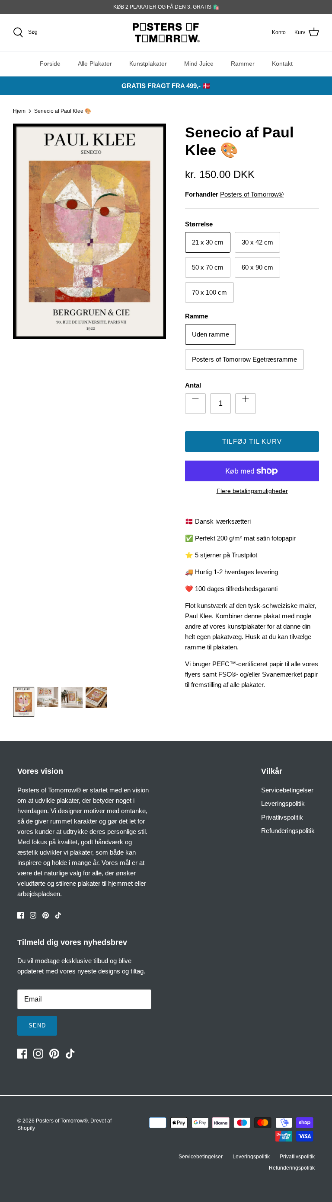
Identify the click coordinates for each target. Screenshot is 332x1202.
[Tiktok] (58, 915)
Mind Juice (199, 63)
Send (37, 1025)
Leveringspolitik (283, 803)
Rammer (243, 63)
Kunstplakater (148, 63)
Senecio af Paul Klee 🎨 (62, 111)
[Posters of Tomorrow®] (166, 32)
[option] (89, 400)
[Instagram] (33, 915)
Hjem (19, 111)
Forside (50, 63)
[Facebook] (20, 915)
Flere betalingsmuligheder (252, 490)
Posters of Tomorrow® (252, 194)
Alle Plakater (95, 63)
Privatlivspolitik (282, 817)
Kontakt (282, 63)
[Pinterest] (45, 915)
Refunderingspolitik (288, 830)
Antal (193, 385)
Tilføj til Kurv (252, 441)
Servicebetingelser (287, 790)
